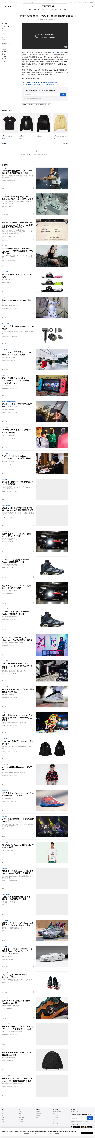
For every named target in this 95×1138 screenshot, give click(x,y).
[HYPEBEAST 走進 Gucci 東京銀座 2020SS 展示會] (52, 437)
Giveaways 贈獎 (5, 323)
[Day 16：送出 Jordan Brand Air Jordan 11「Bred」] (52, 982)
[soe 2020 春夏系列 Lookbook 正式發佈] (52, 774)
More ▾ (35, 1103)
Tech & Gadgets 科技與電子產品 (9, 401)
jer (4, 541)
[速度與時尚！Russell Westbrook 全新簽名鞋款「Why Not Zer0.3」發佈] (52, 930)
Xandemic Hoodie (39, 136)
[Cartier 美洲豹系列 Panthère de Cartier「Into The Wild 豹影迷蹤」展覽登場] (52, 671)
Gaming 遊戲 (5, 375)
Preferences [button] (57, 1133)
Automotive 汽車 (5, 531)
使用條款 (34, 98)
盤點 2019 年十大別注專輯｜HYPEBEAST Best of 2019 (41, 84)
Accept (87, 1133)
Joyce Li (6, 206)
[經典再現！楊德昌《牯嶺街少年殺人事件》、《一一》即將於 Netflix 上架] (52, 1034)
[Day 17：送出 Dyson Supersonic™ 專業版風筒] (52, 333)
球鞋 (35, 9)
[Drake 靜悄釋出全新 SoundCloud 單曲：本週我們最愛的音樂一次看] (52, 178)
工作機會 (55, 1115)
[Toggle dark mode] (92, 6)
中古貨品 (21, 1119)
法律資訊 (55, 1121)
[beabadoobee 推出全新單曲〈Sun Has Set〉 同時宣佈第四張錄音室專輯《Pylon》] (52, 256)
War (49, 104)
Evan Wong (6, 438)
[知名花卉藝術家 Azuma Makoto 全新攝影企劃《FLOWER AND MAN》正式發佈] (52, 722)
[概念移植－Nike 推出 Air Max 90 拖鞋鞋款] (52, 282)
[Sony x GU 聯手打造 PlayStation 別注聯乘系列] (52, 748)
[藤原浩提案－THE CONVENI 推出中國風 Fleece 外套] (52, 1060)
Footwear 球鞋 (5, 271)
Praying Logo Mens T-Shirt (7, 136)
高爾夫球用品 (22, 1117)
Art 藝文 (3, 297)
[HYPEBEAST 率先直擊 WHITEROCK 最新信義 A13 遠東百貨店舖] (52, 359)
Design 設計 (4, 946)
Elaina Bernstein (7, 180)
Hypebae (38, 1115)
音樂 (47, 9)
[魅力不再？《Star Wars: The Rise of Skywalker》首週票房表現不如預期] (52, 1086)
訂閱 (63, 95)
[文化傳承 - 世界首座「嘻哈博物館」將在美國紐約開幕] (52, 489)
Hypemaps (38, 1113)
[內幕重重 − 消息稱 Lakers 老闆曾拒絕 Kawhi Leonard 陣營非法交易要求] (52, 878)
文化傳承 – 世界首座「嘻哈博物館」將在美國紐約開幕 (41, 82)
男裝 (20, 1111)
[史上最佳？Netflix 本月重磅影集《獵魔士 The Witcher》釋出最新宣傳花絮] (52, 515)
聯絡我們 (55, 1123)
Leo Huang (6, 697)
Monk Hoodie (21, 136)
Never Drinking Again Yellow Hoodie (60, 136)
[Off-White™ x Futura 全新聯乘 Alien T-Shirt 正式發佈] (52, 852)
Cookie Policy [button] (26, 1133)
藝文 (39, 9)
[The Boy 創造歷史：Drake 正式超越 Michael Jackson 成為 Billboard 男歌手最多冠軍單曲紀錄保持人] (52, 230)
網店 (65, 9)
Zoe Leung (6, 260)
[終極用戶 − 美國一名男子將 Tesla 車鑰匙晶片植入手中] (52, 411)
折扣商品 (21, 1121)
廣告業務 (55, 1119)
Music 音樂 (4, 23)
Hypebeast (38, 1111)
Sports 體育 (4, 868)
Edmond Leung (7, 464)
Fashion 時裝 (5, 349)
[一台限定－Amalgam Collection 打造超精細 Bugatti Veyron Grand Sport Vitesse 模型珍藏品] (52, 956)
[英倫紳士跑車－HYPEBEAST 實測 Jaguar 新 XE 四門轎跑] (52, 541)
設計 (43, 9)
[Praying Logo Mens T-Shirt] (10, 123)
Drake (57, 52)
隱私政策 (38, 98)
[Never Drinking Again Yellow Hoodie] (60, 123)
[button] (3, 33)
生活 (52, 9)
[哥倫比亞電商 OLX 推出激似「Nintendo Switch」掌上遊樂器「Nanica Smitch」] (52, 385)
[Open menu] (2, 6)
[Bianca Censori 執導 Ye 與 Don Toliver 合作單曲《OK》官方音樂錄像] (52, 204)
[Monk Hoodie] (27, 123)
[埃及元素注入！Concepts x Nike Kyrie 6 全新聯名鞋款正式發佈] (52, 800)
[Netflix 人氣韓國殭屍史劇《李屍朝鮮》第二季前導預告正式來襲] (52, 904)
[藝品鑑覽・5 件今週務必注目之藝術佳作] (52, 308)
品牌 (60, 9)
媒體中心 (55, 1113)
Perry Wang (6, 412)
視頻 (56, 9)
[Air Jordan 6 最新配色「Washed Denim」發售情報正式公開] (52, 567)
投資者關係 (56, 1117)
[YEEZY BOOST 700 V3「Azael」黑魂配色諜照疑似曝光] (52, 696)
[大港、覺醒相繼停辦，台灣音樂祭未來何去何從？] (52, 826)
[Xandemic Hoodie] (43, 123)
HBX (37, 1117)
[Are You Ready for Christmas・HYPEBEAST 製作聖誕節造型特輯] (52, 463)
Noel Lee (6, 360)
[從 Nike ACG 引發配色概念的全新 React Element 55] (52, 1008)
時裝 (30, 9)
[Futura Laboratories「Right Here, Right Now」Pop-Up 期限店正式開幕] (52, 645)
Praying (3, 135)
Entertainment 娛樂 (6, 505)
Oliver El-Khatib (30, 104)
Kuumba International (41, 104)
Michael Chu (4, 39)
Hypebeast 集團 (57, 1111)
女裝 (20, 1113)
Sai (5, 282)
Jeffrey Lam (6, 336)
